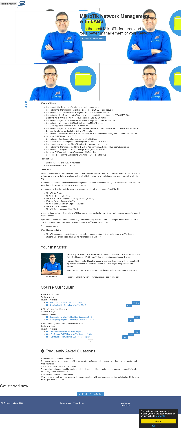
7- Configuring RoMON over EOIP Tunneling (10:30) (70, 336)
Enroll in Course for (94, 38)
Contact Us (125, 403)
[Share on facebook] (26, 102)
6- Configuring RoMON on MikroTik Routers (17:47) (70, 334)
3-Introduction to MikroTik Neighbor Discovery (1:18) (70, 317)
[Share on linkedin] (26, 107)
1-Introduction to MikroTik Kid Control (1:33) (66, 302)
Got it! (158, 421)
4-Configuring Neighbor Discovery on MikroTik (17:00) (71, 319)
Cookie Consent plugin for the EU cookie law (158, 425)
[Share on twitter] (26, 104)
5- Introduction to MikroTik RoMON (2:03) (65, 331)
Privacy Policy (78, 403)
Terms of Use (65, 403)
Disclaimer (125, 405)
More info (160, 415)
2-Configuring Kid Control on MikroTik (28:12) (67, 305)
